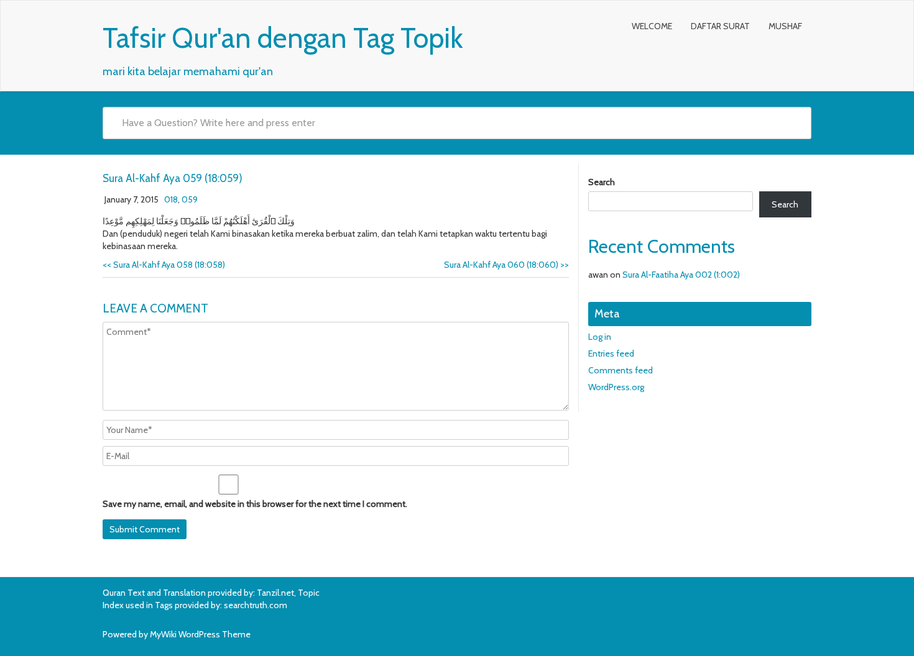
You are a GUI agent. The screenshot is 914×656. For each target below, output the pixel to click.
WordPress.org (616, 387)
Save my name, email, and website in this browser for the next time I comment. (255, 503)
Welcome (652, 26)
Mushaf (785, 26)
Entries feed (611, 353)
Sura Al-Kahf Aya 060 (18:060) (506, 264)
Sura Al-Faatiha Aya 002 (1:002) (681, 274)
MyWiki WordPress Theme (200, 634)
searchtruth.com (255, 605)
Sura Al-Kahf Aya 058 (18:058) (164, 264)
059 (190, 199)
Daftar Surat (720, 26)
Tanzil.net (275, 592)
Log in (599, 336)
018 (171, 199)
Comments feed (620, 370)
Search (601, 182)
